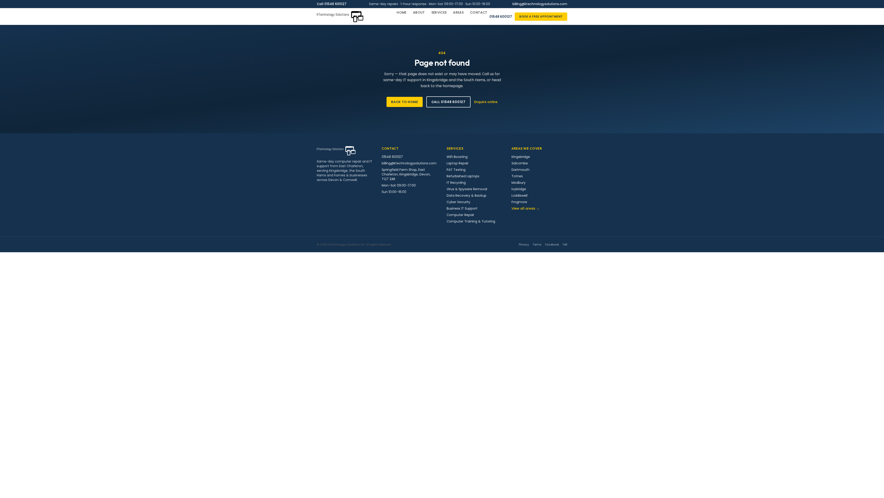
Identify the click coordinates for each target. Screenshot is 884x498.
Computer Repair (460, 215)
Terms (537, 244)
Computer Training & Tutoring (471, 221)
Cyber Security (458, 202)
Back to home (404, 102)
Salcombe (520, 163)
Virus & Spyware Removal (467, 189)
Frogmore (519, 202)
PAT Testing (456, 169)
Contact (478, 12)
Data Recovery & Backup (466, 195)
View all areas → (525, 208)
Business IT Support (462, 208)
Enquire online (485, 102)
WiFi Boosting (457, 156)
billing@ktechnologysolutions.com (539, 4)
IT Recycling (456, 182)
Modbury (519, 182)
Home (401, 12)
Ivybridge (519, 189)
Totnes (517, 176)
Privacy (524, 244)
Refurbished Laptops (463, 176)
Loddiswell (519, 195)
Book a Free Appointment (541, 16)
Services (439, 12)
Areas (458, 12)
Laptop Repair (457, 163)
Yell (565, 244)
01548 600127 (500, 16)
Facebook (552, 244)
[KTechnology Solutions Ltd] (340, 16)
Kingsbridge (521, 156)
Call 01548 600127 (331, 4)
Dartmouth (520, 169)
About (419, 12)
